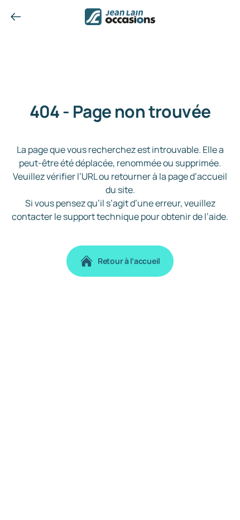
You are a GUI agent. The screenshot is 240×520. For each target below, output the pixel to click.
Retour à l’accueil (129, 261)
